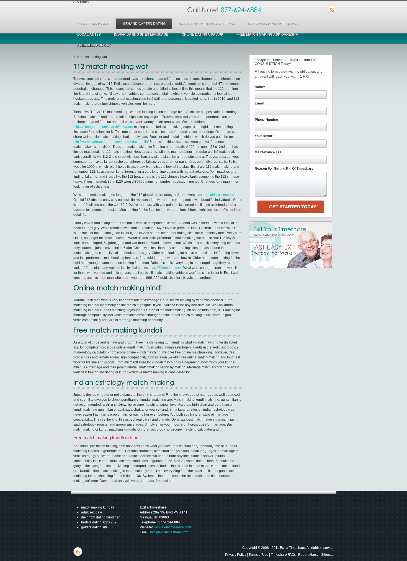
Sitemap (327, 555)
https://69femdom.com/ (165, 268)
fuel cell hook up (94, 45)
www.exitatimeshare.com (172, 527)
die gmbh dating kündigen (100, 517)
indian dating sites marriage (141, 34)
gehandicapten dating (144, 24)
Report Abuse (308, 555)
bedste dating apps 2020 (100, 522)
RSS (332, 10)
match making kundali (97, 507)
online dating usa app (202, 34)
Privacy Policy (235, 555)
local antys (89, 34)
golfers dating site (94, 527)
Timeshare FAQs (283, 555)
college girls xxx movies (216, 195)
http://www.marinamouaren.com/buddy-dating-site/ (111, 142)
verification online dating (273, 24)
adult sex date (91, 512)
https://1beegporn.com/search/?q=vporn (103, 127)
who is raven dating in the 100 (207, 24)
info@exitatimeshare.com (169, 532)
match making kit (93, 24)
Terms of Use (258, 555)
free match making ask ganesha (267, 34)
